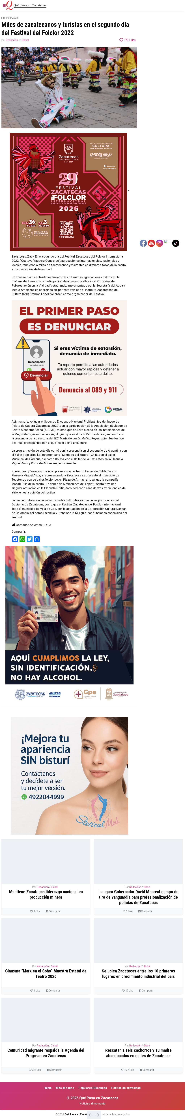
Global (25, 40)
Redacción (12, 40)
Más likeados (65, 1088)
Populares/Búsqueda (92, 1088)
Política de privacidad (126, 1088)
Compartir (54, 911)
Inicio (48, 1088)
